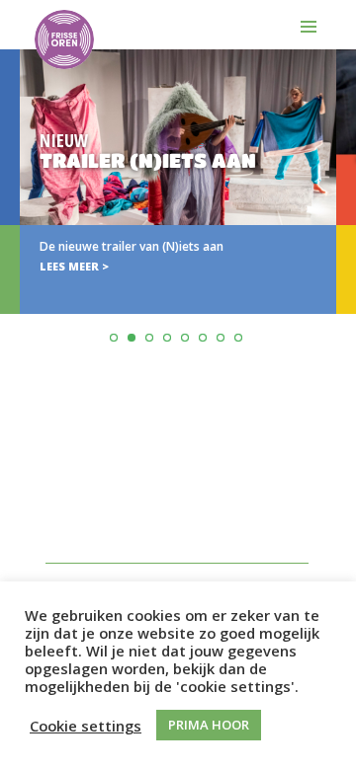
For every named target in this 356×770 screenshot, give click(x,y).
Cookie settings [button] (85, 725)
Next (337, 230)
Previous (18, 230)
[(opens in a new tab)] (178, 181)
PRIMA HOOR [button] (208, 724)
